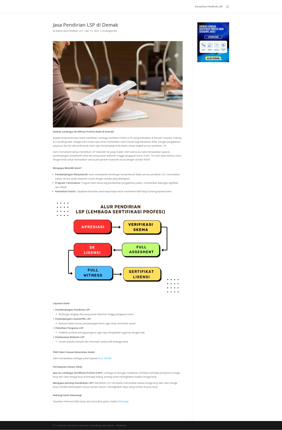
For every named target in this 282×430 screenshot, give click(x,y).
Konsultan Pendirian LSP (209, 6)
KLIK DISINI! (104, 358)
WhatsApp (123, 401)
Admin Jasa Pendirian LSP (69, 30)
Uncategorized (109, 30)
